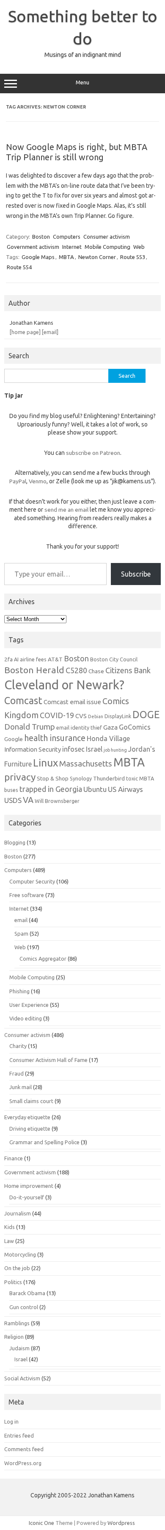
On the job (17, 1268)
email (21, 920)
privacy (20, 777)
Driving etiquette (29, 1128)
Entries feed (19, 1435)
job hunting (115, 749)
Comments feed (24, 1449)
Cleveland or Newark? (64, 685)
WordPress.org (22, 1463)
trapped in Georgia (50, 789)
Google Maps (38, 257)
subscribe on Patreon (93, 452)
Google (13, 739)
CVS (81, 715)
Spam (21, 933)
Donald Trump (29, 726)
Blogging (14, 842)
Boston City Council (114, 659)
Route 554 (19, 267)
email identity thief (79, 727)
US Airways (125, 789)
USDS (13, 800)
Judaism (19, 1348)
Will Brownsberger (57, 801)
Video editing (25, 1018)
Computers (66, 237)
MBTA (66, 257)
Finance (13, 1158)
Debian (95, 716)
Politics (13, 1282)
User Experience (29, 1005)
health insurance (54, 738)
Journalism (17, 1213)
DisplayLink (117, 716)
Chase (96, 671)
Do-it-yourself (26, 1197)
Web (139, 247)
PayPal (17, 481)
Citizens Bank (128, 670)
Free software (26, 895)
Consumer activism (106, 237)
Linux (45, 763)
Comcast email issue (72, 701)
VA (28, 800)
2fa (8, 659)
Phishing (19, 991)
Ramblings (17, 1323)
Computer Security (32, 881)
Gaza (110, 727)
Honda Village (108, 738)
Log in (11, 1421)
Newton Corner (97, 257)
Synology (81, 778)
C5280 (76, 670)
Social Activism (22, 1378)
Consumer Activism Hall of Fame (48, 1060)
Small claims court (31, 1101)
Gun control (23, 1307)
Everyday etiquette (27, 1117)
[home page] (25, 332)
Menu (82, 82)
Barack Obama (27, 1293)
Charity (18, 1046)
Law (9, 1241)
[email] (50, 332)
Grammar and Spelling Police (44, 1142)
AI (16, 659)
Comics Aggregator (42, 958)
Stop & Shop (53, 778)
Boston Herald (34, 670)
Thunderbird (109, 778)
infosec (73, 749)
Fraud (16, 1073)
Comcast (23, 700)
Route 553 (132, 257)
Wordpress (121, 1523)
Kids (9, 1227)
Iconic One (41, 1523)
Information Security (32, 749)
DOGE (146, 714)
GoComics (135, 727)
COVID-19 (57, 715)
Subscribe (136, 574)
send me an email (66, 509)
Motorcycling (20, 1254)
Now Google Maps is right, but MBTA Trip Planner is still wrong (76, 152)
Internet (72, 247)
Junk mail (20, 1087)
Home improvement (28, 1186)
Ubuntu (95, 789)
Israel (94, 749)
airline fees (33, 659)
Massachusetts (85, 763)
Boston (41, 237)
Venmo (38, 481)
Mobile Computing (107, 247)
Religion (14, 1337)
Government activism (33, 247)
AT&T (55, 659)
